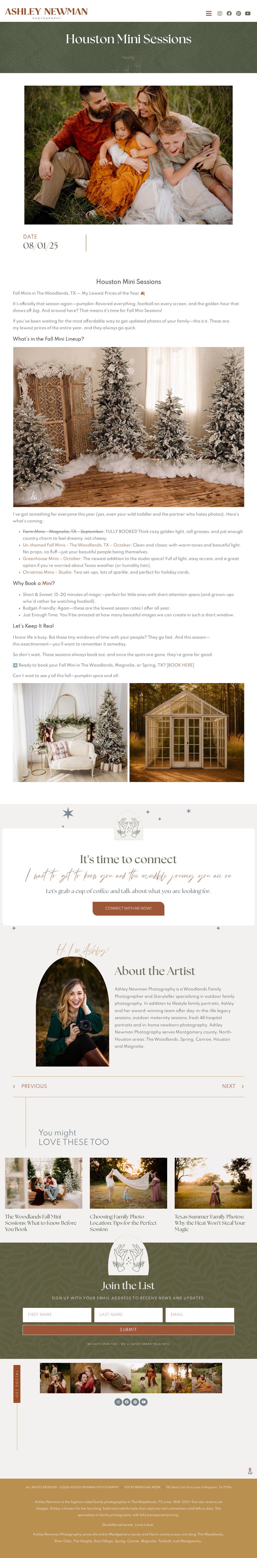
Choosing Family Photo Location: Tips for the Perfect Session (123, 1223)
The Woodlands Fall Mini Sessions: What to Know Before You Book (41, 1223)
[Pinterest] (238, 13)
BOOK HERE (180, 665)
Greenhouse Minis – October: (52, 559)
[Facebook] (229, 13)
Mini (47, 583)
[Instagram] (220, 13)
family (128, 57)
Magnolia (149, 1541)
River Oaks (63, 1541)
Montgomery (190, 1541)
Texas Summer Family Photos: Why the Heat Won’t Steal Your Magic (210, 1223)
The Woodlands (210, 1534)
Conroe (133, 1541)
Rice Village (103, 1541)
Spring (120, 1541)
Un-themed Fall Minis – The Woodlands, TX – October (77, 545)
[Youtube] (247, 13)
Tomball (164, 1541)
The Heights (82, 1541)
